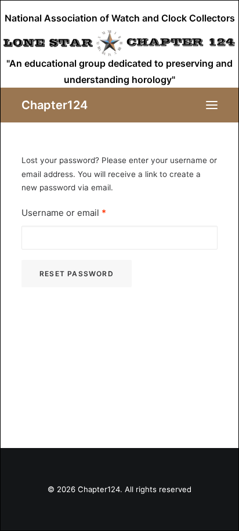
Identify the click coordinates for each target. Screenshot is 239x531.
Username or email (63, 212)
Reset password (76, 273)
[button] (211, 105)
